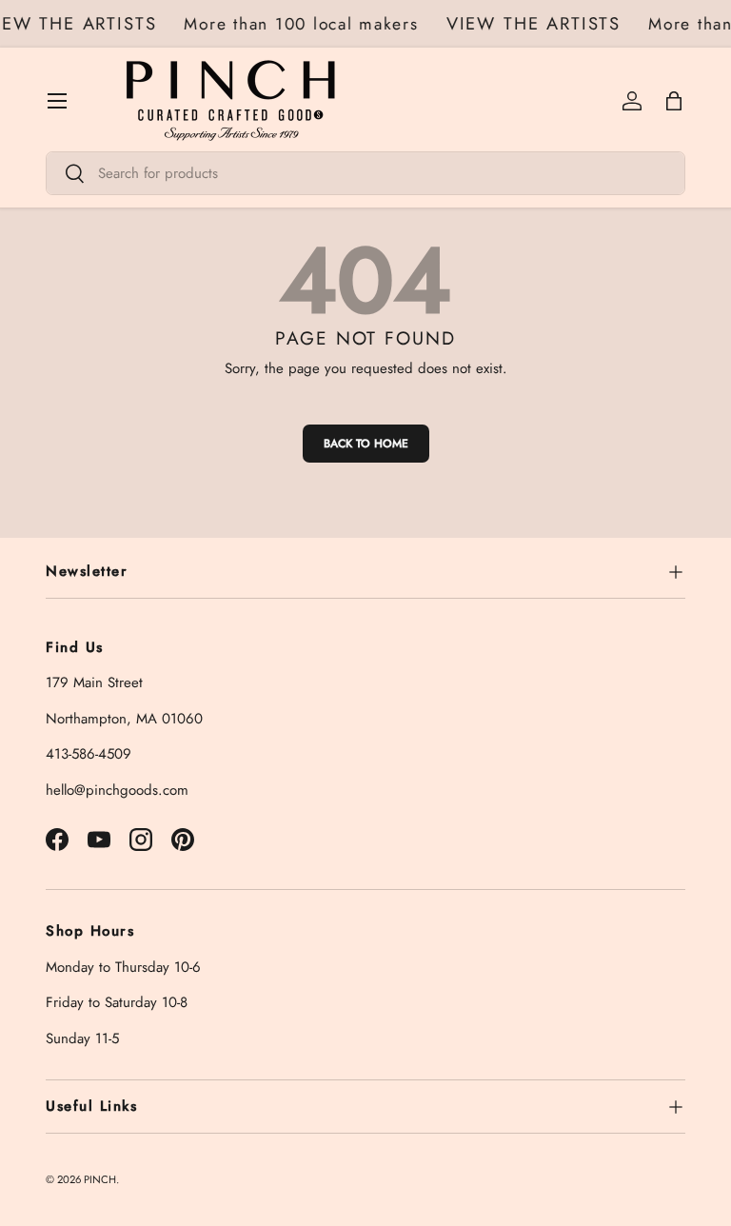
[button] (674, 101)
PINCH (100, 1179)
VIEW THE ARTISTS (535, 23)
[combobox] (365, 173)
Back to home (366, 443)
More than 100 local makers (304, 23)
